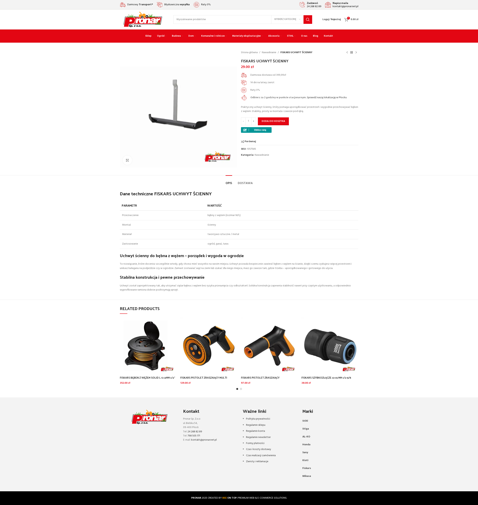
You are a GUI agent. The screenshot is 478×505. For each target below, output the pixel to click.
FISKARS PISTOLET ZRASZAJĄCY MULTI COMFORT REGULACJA (203, 379)
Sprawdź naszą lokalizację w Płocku (327, 97)
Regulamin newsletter (258, 437)
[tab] (229, 181)
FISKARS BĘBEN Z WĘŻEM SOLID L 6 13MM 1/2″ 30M (147, 379)
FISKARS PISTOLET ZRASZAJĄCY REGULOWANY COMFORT (260, 379)
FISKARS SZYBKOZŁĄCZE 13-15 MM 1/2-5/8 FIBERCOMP (326, 379)
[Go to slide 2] (241, 389)
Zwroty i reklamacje (257, 461)
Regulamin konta (255, 431)
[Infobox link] (310, 5)
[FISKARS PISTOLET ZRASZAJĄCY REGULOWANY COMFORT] (269, 345)
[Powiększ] (127, 160)
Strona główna (249, 53)
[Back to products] (351, 52)
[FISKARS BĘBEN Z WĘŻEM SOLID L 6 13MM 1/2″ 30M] (148, 345)
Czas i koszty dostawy (258, 449)
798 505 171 (194, 436)
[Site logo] (143, 19)
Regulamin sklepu (255, 425)
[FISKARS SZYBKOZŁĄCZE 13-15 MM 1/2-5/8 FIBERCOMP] (329, 345)
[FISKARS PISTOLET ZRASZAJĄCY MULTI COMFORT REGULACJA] (208, 345)
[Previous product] (347, 52)
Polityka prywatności (258, 419)
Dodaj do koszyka (273, 121)
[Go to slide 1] (237, 389)
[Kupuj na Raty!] (256, 130)
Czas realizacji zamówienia (261, 455)
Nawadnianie (269, 53)
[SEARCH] (308, 19)
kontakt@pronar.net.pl (204, 440)
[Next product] (356, 52)
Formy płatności (255, 443)
